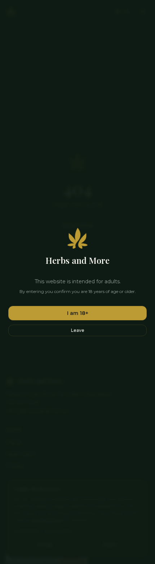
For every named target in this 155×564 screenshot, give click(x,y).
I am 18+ (77, 313)
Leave (77, 330)
